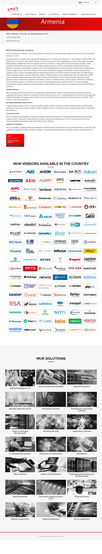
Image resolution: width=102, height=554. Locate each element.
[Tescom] (15, 323)
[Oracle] (45, 288)
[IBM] (75, 244)
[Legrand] (75, 262)
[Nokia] (90, 279)
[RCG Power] (90, 297)
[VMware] (30, 332)
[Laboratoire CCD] (60, 262)
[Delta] (45, 218)
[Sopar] (45, 315)
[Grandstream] (75, 235)
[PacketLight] (60, 288)
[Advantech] (15, 183)
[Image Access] (30, 253)
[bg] (13, 9)
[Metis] (30, 271)
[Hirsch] (45, 244)
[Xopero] (60, 332)
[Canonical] (30, 209)
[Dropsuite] (75, 218)
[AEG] (30, 183)
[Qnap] (15, 297)
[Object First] (30, 288)
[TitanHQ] (30, 323)
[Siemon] (30, 315)
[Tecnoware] (90, 315)
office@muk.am (12, 41)
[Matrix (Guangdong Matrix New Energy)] (15, 271)
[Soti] (60, 315)
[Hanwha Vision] (90, 235)
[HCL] (15, 244)
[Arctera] (45, 192)
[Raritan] (75, 297)
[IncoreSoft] (45, 253)
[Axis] (15, 200)
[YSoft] (75, 332)
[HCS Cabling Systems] (30, 244)
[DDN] (90, 209)
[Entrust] (60, 227)
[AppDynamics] (30, 192)
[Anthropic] (90, 183)
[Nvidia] (15, 288)
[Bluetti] (90, 200)
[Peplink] (90, 288)
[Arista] (60, 192)
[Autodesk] (90, 192)
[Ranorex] (60, 297)
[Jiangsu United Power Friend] (15, 262)
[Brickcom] (15, 209)
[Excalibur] (90, 227)
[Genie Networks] (60, 235)
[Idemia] (90, 244)
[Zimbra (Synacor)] (90, 332)
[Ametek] (75, 183)
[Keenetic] (30, 262)
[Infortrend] (75, 253)
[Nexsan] (75, 279)
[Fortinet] (30, 235)
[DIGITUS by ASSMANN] (60, 218)
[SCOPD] (75, 306)
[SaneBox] (60, 306)
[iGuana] (15, 253)
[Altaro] (45, 183)
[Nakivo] (90, 271)
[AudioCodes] (75, 192)
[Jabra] (90, 253)
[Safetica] (45, 306)
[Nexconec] (60, 279)
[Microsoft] (45, 271)
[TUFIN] (60, 323)
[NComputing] (15, 279)
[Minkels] (60, 271)
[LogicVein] (90, 262)
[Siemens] (15, 315)
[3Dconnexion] (15, 174)
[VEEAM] (75, 323)
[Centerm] (45, 209)
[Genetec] (45, 235)
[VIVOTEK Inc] (15, 332)
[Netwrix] (45, 279)
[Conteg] (60, 209)
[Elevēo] (30, 227)
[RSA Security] (15, 306)
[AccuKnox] (60, 174)
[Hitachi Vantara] (60, 244)
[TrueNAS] (45, 323)
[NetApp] (30, 279)
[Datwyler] (75, 209)
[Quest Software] (30, 297)
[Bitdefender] (45, 200)
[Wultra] (45, 332)
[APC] (15, 192)
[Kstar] (45, 262)
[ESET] (75, 227)
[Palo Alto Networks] (75, 288)
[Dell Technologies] (15, 218)
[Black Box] (75, 200)
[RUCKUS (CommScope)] (30, 306)
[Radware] (45, 297)
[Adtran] (90, 174)
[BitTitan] (60, 200)
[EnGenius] (45, 227)
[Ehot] (90, 218)
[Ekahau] (15, 227)
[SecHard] (90, 306)
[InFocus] (60, 253)
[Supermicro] (75, 315)
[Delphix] (30, 218)
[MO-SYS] (75, 271)
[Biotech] (30, 200)
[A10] (30, 174)
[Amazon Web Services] (60, 183)
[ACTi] (75, 174)
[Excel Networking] (15, 235)
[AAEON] (45, 174)
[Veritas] (90, 323)
